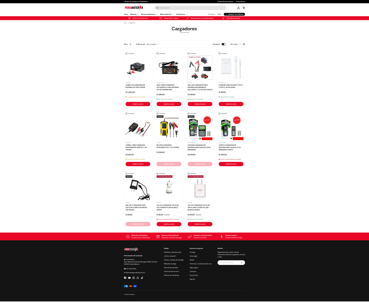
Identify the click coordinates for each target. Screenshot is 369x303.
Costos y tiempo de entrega (174, 260)
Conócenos (180, 14)
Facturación (194, 275)
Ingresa (192, 279)
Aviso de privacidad (171, 268)
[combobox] (190, 8)
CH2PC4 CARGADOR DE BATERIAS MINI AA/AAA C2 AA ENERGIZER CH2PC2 (230, 147)
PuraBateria (131, 294)
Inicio (126, 14)
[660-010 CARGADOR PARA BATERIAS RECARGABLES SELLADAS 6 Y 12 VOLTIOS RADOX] (200, 67)
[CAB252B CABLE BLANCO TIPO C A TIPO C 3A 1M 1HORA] (231, 67)
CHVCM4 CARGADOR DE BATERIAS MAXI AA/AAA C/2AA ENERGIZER (199, 147)
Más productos (166, 14)
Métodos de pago (170, 264)
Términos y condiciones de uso (200, 264)
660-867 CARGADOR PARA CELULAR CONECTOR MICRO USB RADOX (136, 207)
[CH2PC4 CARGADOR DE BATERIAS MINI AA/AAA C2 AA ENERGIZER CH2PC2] (231, 127)
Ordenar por (140, 44)
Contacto (211, 14)
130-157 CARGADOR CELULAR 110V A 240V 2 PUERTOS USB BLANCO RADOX (199, 207)
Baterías (133, 14)
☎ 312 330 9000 (130, 269)
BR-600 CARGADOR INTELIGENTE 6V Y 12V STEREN (168, 146)
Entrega (192, 252)
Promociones (240, 1)
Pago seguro (194, 268)
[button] (244, 8)
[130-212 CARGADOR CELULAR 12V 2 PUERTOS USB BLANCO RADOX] (169, 187)
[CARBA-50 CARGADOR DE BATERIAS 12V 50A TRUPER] (138, 67)
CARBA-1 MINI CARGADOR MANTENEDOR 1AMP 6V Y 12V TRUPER (136, 147)
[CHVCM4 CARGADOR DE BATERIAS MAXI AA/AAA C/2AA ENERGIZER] (200, 127)
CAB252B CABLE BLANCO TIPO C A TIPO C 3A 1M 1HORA (231, 86)
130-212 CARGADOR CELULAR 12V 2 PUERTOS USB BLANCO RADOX (168, 207)
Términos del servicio (171, 271)
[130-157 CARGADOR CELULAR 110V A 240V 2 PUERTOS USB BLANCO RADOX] (200, 187)
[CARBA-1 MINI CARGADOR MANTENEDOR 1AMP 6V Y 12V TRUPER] (138, 127)
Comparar (216, 44)
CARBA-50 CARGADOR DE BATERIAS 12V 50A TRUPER (135, 86)
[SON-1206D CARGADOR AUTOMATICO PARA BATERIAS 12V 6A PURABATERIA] (169, 67)
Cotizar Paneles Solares (225, 1)
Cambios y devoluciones (172, 252)
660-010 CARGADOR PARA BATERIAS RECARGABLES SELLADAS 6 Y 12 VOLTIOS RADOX (200, 87)
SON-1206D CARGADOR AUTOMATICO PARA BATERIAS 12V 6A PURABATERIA (168, 87)
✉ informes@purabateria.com (134, 273)
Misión (192, 260)
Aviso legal (193, 256)
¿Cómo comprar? (170, 256)
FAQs (219, 14)
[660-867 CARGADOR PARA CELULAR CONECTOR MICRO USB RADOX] (138, 187)
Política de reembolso (171, 275)
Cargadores (132, 22)
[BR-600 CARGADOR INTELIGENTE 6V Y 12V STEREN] (169, 127)
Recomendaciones (148, 14)
